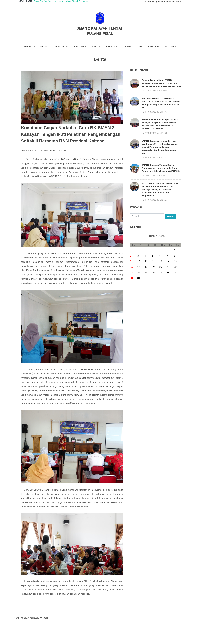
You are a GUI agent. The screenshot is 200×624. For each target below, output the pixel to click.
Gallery (170, 46)
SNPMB (127, 46)
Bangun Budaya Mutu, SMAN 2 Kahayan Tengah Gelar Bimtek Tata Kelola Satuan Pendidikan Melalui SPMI (161, 83)
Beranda (29, 46)
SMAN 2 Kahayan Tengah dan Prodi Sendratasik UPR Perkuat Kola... (62, 1)
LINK (140, 46)
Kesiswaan (62, 46)
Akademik (80, 46)
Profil (44, 46)
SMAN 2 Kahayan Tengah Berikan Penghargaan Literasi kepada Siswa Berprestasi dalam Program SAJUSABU (161, 168)
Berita (96, 46)
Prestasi (112, 46)
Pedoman (154, 46)
